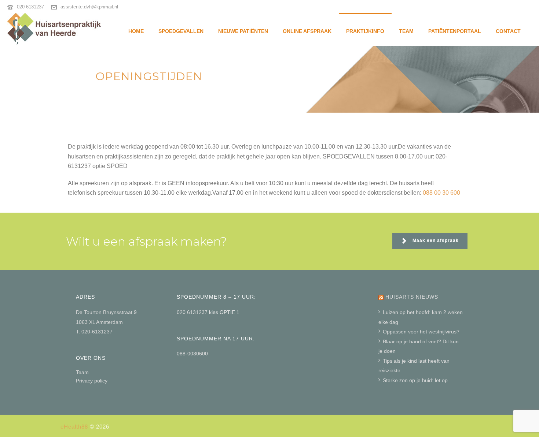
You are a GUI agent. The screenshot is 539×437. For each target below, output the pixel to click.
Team (406, 31)
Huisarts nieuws (411, 297)
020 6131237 (193, 312)
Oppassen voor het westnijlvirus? (421, 332)
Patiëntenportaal (454, 31)
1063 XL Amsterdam (99, 322)
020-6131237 (30, 7)
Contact (508, 31)
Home (136, 31)
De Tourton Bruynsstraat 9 (106, 312)
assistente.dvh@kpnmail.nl (89, 7)
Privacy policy (91, 381)
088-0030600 (192, 353)
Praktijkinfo (365, 31)
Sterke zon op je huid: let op (415, 380)
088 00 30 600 (441, 193)
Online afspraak (307, 31)
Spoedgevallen (180, 31)
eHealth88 (74, 426)
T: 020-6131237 (94, 332)
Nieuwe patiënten (243, 31)
